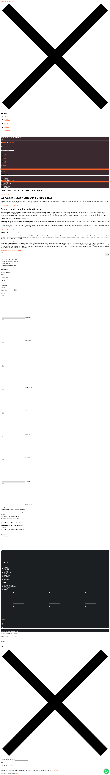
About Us (6, 118)
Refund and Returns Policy (10, 586)
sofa (5, 160)
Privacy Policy (55, 770)
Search (2, 252)
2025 (5, 154)
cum (5, 158)
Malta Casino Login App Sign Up (9, 265)
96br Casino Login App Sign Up (8, 229)
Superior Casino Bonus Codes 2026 (9, 259)
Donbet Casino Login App (7, 263)
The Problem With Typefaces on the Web (10, 518)
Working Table (7, 123)
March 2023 (4, 280)
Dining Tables (7, 120)
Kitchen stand (7, 128)
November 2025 (5, 279)
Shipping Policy (7, 588)
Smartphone (4, 285)
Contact (5, 589)
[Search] (15, 290)
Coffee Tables (7, 130)
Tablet (3, 287)
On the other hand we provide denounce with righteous (13, 512)
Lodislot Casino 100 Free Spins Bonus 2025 (11, 250)
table (5, 156)
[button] (55, 170)
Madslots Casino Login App (8, 267)
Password (3, 762)
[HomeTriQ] (7, 1)
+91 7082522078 (16, 137)
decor (5, 162)
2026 (5, 161)
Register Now (18, 773)
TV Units (6, 122)
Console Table (7, 126)
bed (4, 157)
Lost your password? (5, 768)
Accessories (6, 119)
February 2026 (5, 277)
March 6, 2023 (3, 514)
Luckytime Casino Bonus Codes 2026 (10, 261)
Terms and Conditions (9, 585)
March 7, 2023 (3, 521)
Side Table (6, 124)
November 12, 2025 (5, 194)
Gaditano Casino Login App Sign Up (9, 241)
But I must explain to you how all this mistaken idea (12, 532)
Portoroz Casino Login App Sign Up (9, 205)
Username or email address (7, 759)
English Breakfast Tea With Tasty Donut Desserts (12, 525)
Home (5, 116)
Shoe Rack (6, 127)
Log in (11, 765)
